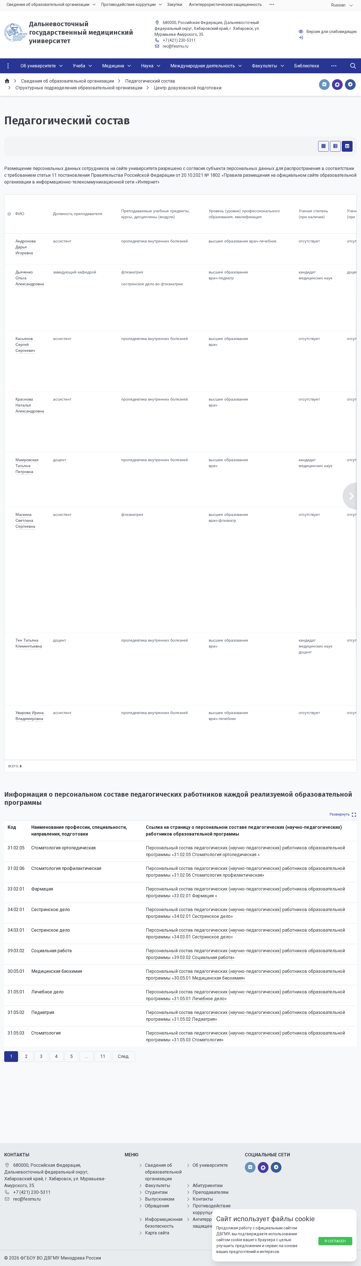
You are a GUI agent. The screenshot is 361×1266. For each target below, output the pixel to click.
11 (102, 1056)
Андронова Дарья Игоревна (26, 246)
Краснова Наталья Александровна (30, 405)
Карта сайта (157, 1233)
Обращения (157, 1205)
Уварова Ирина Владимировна (30, 715)
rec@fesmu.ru (175, 46)
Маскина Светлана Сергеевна (25, 520)
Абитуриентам (208, 1185)
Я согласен (335, 1241)
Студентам (156, 1192)
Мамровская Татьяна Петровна (27, 465)
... (86, 1056)
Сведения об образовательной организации (163, 1172)
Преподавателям (210, 1192)
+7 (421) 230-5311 (179, 40)
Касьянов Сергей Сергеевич (25, 344)
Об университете (210, 1165)
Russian (338, 5)
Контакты (203, 1199)
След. (123, 1056)
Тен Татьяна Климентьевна (29, 643)
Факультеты (157, 1185)
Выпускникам (159, 1199)
